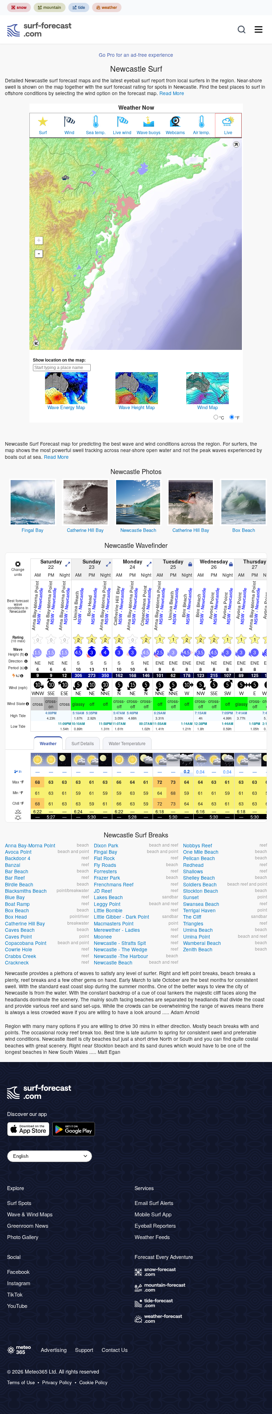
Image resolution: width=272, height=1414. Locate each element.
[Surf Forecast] (39, 29)
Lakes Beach (108, 897)
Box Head (16, 916)
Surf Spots (19, 1202)
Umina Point (196, 936)
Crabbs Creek (20, 955)
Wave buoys (148, 132)
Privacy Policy (57, 1382)
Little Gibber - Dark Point (121, 916)
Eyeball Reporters (155, 1225)
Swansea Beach (201, 903)
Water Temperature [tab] (127, 743)
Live (228, 132)
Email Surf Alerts (154, 1202)
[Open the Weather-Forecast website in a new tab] (106, 7)
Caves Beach (20, 929)
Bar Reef (15, 877)
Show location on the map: (59, 360)
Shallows (193, 871)
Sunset (191, 897)
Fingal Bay (33, 530)
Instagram (18, 1283)
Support (84, 1349)
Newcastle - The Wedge (120, 949)
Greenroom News (28, 1225)
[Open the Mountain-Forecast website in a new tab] (50, 7)
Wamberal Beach (202, 942)
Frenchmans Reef (114, 884)
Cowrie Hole (18, 949)
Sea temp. (96, 132)
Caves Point (18, 936)
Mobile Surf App (153, 1214)
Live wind (122, 132)
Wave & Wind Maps (30, 1214)
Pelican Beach (199, 858)
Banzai (12, 864)
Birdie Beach (19, 884)
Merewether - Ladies (117, 929)
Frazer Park (107, 877)
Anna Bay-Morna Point (30, 845)
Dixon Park (106, 845)
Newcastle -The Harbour (121, 955)
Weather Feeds (152, 1236)
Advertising (54, 1349)
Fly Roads (105, 864)
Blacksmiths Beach (26, 890)
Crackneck (17, 962)
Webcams (175, 132)
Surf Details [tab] (83, 743)
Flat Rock (104, 858)
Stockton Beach (200, 890)
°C (221, 417)
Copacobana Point (25, 942)
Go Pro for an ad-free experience (136, 54)
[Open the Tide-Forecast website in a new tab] (78, 7)
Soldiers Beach (200, 884)
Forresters (105, 871)
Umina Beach (198, 929)
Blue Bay (15, 897)
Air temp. (201, 132)
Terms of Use (21, 1382)
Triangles (193, 923)
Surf (43, 132)
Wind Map (207, 407)
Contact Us (115, 1349)
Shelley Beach (199, 877)
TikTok (15, 1294)
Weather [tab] (48, 743)
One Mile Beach (201, 851)
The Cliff (192, 916)
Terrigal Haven (199, 910)
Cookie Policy (93, 1382)
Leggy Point (107, 903)
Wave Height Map (137, 407)
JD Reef (103, 890)
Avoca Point (18, 851)
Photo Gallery (23, 1236)
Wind (69, 132)
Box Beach (243, 530)
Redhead (193, 864)
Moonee (103, 936)
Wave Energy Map (66, 407)
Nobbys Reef (197, 845)
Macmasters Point (114, 923)
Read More (171, 93)
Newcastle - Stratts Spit (120, 942)
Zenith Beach (197, 949)
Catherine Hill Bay (85, 530)
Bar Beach (16, 871)
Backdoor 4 (17, 858)
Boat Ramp (17, 903)
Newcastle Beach (138, 530)
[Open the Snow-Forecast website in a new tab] (19, 7)
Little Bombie (108, 910)
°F (237, 417)
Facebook (18, 1271)
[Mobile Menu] (258, 29)
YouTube (17, 1305)
